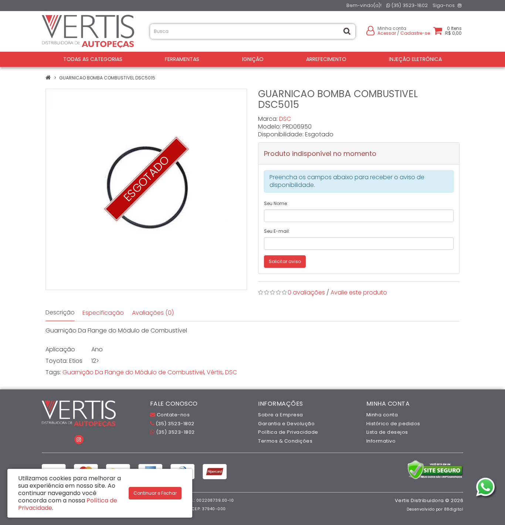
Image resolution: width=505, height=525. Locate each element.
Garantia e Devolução (286, 423)
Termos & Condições (285, 440)
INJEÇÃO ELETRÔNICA (415, 59)
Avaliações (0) (153, 312)
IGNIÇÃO (253, 59)
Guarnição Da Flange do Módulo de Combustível (133, 372)
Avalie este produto (359, 292)
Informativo (381, 440)
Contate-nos (172, 414)
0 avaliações (306, 292)
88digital (454, 509)
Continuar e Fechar (155, 493)
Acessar (386, 33)
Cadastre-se (415, 33)
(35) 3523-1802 (409, 5)
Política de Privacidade (288, 432)
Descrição (60, 312)
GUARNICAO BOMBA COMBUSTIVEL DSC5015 (107, 78)
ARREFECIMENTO (326, 59)
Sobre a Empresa (280, 414)
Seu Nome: (276, 203)
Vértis (215, 372)
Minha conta (382, 414)
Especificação (103, 312)
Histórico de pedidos (393, 423)
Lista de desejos (387, 432)
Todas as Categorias (92, 59)
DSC (285, 119)
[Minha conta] (370, 30)
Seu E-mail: (277, 231)
